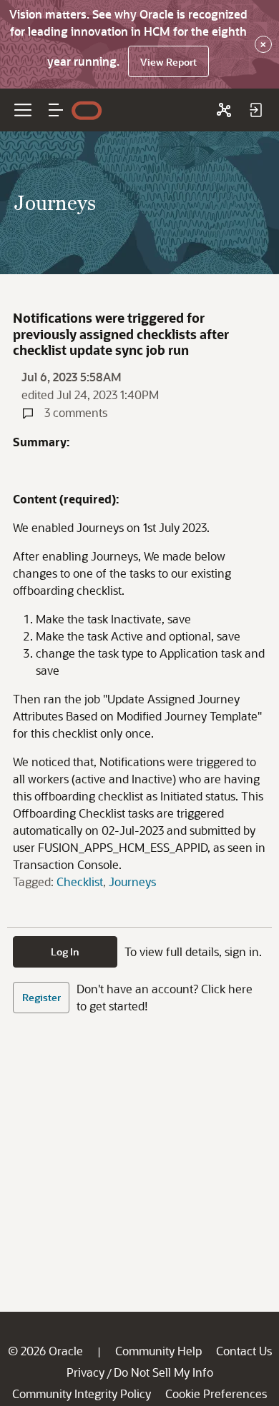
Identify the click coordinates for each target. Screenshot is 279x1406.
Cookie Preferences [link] (216, 1393)
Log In (65, 951)
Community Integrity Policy (81, 1393)
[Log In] (255, 110)
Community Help (158, 1350)
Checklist (80, 881)
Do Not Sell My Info (163, 1372)
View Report (168, 62)
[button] (56, 110)
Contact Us (244, 1350)
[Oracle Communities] (223, 110)
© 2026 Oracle (45, 1350)
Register (41, 997)
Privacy (85, 1372)
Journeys (132, 881)
